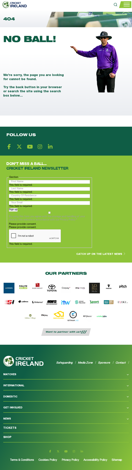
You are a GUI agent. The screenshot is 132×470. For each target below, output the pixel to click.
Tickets (9, 428)
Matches (9, 374)
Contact (120, 363)
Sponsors (104, 363)
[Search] (115, 4)
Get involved (12, 408)
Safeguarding (64, 363)
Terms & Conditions (22, 460)
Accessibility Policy (95, 460)
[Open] (125, 4)
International (13, 385)
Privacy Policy (70, 460)
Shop (7, 437)
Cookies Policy (47, 460)
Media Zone (85, 363)
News (7, 419)
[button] (66, 376)
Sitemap (117, 460)
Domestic (10, 397)
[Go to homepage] (13, 4)
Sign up (13, 209)
